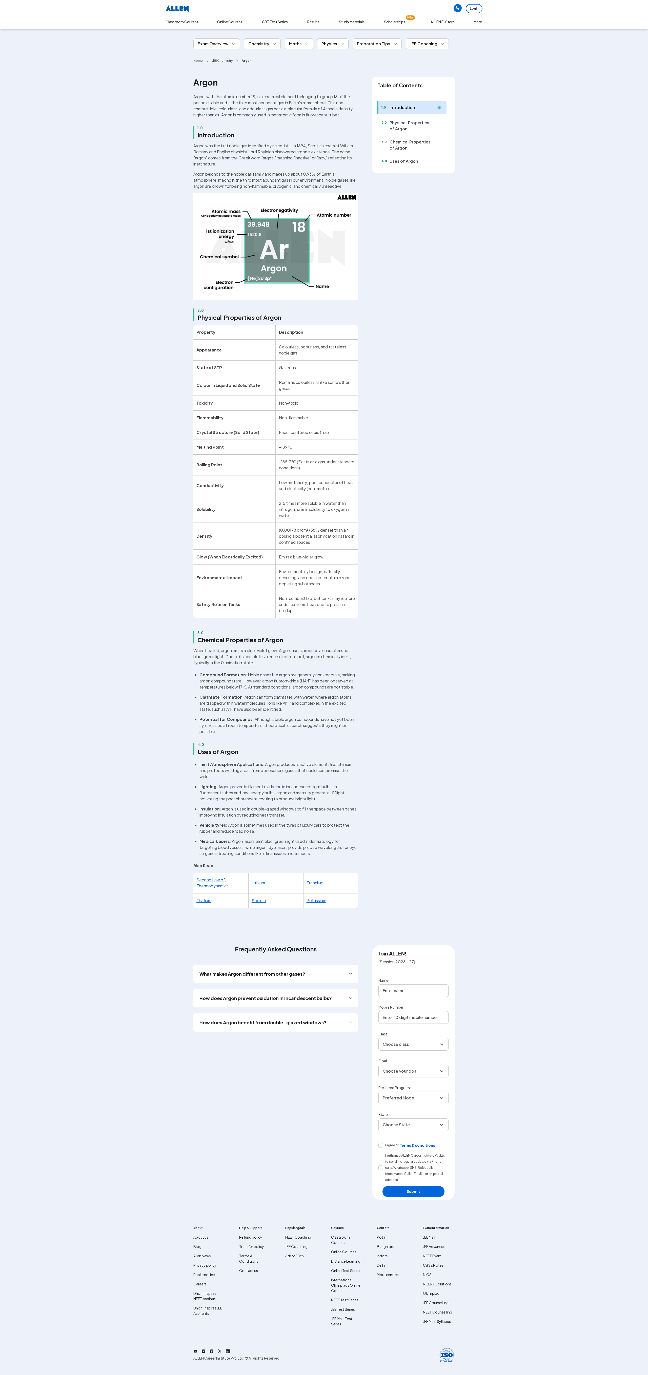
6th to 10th (294, 1256)
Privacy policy (204, 1265)
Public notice (204, 1274)
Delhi (381, 1265)
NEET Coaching (298, 1237)
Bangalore (385, 1246)
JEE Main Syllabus (437, 1321)
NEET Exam (432, 1256)
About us (200, 1237)
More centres (388, 1274)
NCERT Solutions (437, 1284)
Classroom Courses (182, 21)
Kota (381, 1237)
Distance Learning (345, 1261)
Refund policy (250, 1237)
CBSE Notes (433, 1265)
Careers (200, 1284)
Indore (382, 1256)
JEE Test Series (343, 1309)
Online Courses (343, 1251)
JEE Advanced (434, 1246)
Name (383, 980)
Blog (197, 1246)
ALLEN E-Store (443, 21)
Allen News (202, 1256)
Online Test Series (345, 1270)
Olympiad (431, 1293)
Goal (382, 1061)
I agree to (392, 1145)
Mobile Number (390, 1007)
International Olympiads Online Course (345, 1285)
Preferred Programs (395, 1088)
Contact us (248, 1270)
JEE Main (429, 1237)
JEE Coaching (296, 1246)
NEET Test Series (344, 1300)
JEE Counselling (436, 1302)
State (383, 1114)
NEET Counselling (437, 1312)
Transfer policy (251, 1246)
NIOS (427, 1274)
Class (383, 1034)
